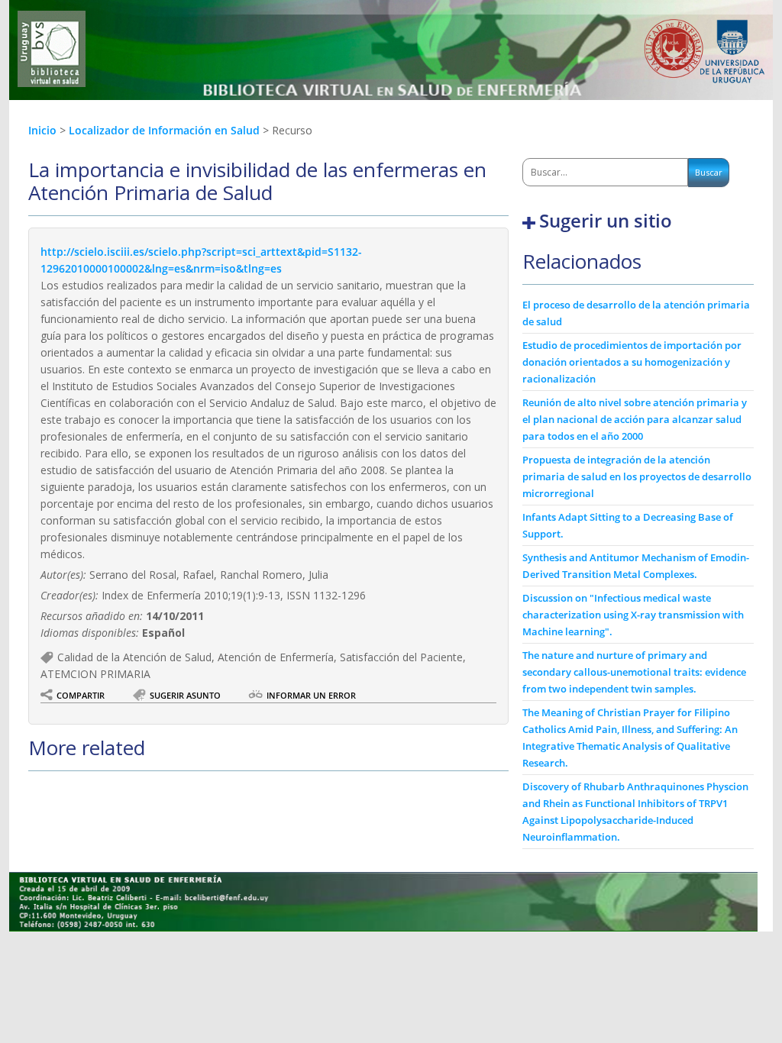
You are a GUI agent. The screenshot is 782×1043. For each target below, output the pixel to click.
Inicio (42, 130)
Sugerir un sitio (605, 220)
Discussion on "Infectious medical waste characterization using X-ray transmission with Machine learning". (633, 614)
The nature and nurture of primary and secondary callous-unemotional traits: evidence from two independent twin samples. (634, 672)
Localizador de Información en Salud (166, 130)
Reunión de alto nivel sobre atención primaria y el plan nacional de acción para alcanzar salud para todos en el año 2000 (634, 419)
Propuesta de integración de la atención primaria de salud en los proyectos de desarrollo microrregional (636, 476)
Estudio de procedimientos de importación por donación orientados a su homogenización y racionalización (632, 362)
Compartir (81, 695)
